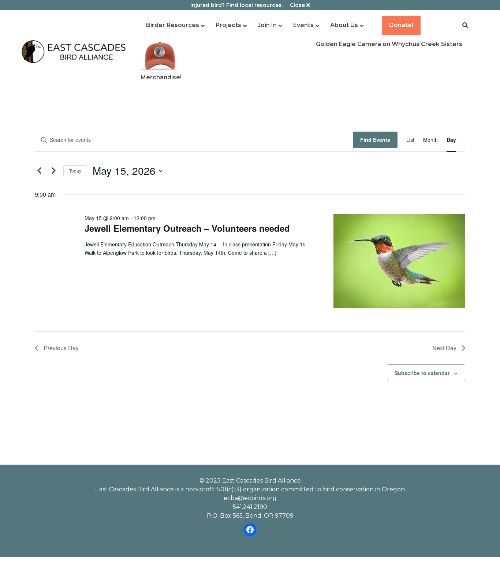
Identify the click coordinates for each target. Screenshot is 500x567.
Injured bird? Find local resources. (236, 5)
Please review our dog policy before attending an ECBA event (250, 399)
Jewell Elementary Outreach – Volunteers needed (187, 228)
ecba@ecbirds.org (250, 498)
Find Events (375, 139)
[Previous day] (39, 170)
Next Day (444, 348)
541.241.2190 (250, 506)
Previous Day (61, 348)
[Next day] (53, 170)
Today (75, 170)
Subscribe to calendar (422, 373)
